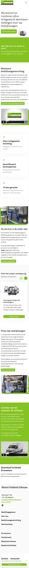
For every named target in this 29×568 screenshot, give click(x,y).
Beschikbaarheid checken (14, 564)
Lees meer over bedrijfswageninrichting (13, 103)
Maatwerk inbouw (8, 541)
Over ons (4, 516)
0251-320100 (6, 502)
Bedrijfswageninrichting (8, 31)
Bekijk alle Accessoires (8, 370)
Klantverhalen (7, 524)
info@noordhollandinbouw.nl (11, 499)
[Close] (26, 561)
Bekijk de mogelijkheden (8, 261)
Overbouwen (6, 537)
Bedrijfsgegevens (8, 512)
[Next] (25, 221)
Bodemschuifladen (8, 545)
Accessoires (6, 533)
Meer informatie (14, 316)
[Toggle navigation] (26, 2)
